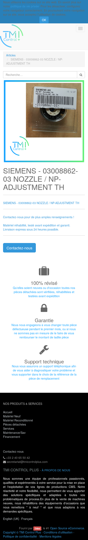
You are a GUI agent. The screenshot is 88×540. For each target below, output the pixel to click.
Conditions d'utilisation (58, 532)
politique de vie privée (25, 6)
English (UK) (11, 519)
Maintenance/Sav (14, 432)
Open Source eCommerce (67, 528)
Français (27, 519)
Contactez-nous (19, 247)
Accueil (7, 412)
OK (44, 20)
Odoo (37, 528)
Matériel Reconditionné (18, 420)
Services (9, 428)
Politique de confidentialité (20, 536)
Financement (11, 437)
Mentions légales (50, 536)
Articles (11, 55)
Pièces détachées (14, 424)
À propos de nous (56, 470)
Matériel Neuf (11, 416)
